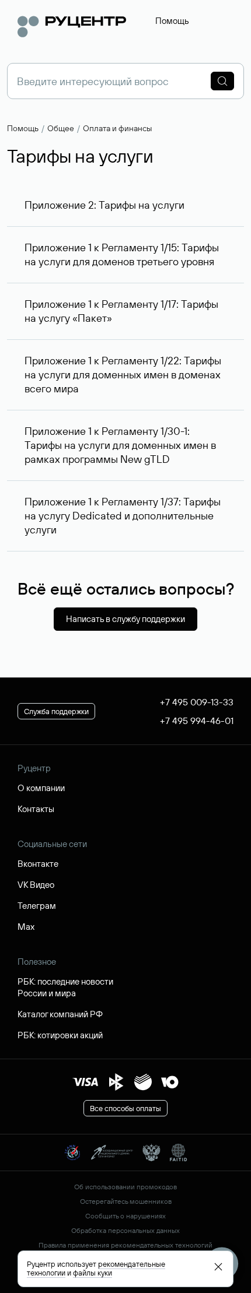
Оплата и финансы (117, 128)
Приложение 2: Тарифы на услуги (104, 205)
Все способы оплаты (125, 1108)
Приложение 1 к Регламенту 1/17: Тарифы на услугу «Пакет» (121, 311)
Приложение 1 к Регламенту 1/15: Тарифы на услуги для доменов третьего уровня (122, 254)
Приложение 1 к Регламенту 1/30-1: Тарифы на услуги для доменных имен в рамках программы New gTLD (120, 445)
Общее (60, 128)
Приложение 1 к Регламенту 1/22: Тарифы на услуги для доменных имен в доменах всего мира (123, 374)
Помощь (172, 20)
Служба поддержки (56, 711)
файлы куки (92, 1272)
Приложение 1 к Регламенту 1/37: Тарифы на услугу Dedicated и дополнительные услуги (123, 515)
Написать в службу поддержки (125, 618)
